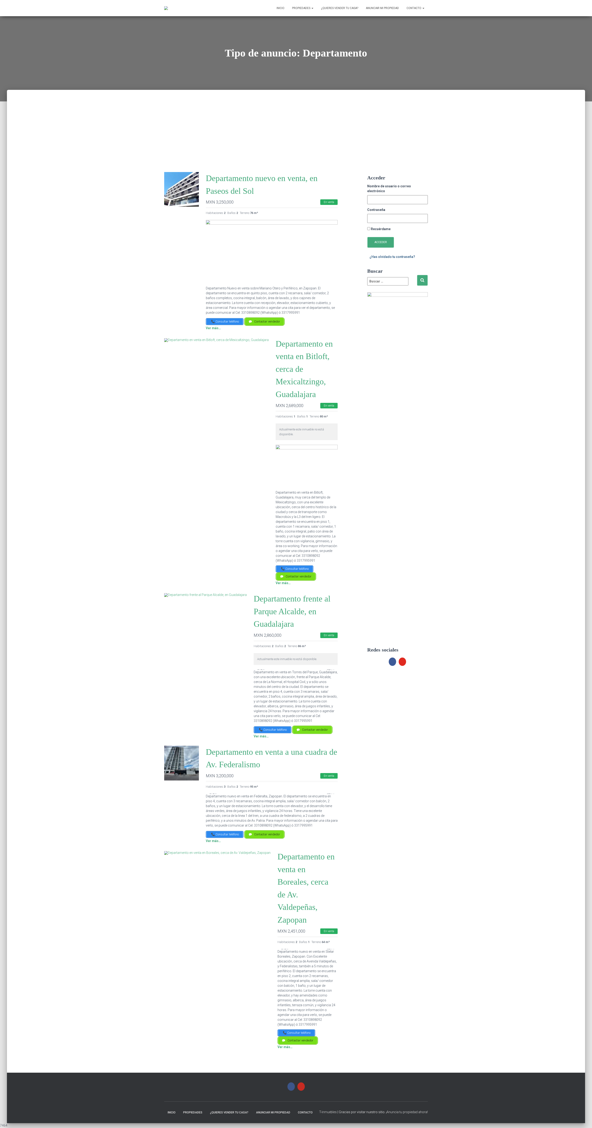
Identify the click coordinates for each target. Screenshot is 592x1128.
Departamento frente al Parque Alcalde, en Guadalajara (292, 611)
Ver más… (213, 328)
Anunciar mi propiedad (382, 8)
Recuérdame (381, 229)
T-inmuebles (328, 1112)
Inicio (280, 8)
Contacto (414, 8)
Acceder (380, 242)
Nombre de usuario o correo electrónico (389, 188)
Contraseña (376, 210)
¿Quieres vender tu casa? (339, 8)
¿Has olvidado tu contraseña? (392, 257)
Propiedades (301, 8)
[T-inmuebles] (166, 8)
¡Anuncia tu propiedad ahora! (407, 1112)
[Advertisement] (296, 122)
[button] (261, 669)
